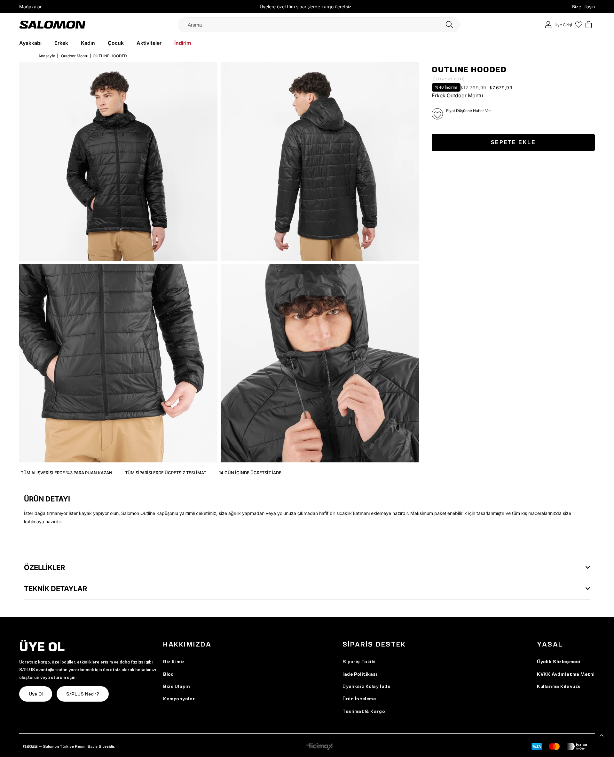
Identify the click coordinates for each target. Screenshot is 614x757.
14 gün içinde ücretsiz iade (250, 472)
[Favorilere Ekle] (437, 113)
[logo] (52, 24)
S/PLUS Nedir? (82, 694)
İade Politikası (359, 674)
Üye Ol (36, 694)
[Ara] (449, 25)
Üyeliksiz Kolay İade (366, 686)
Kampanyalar (179, 698)
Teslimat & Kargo (363, 711)
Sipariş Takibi (359, 661)
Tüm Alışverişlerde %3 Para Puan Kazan (66, 472)
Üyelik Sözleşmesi (558, 661)
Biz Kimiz (174, 661)
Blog (168, 674)
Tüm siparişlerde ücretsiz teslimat (165, 472)
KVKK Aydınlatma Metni (566, 674)
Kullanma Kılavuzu (559, 686)
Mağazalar (30, 6)
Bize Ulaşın (583, 6)
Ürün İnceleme (359, 698)
